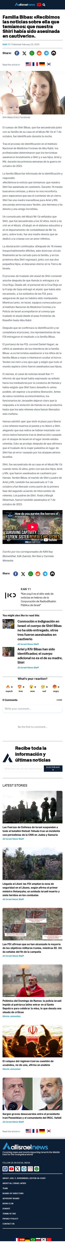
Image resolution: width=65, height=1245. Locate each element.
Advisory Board (11, 1198)
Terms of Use (9, 1213)
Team (5, 1188)
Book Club (8, 1203)
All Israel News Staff (28, 644)
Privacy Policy (10, 1218)
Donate (6, 1208)
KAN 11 (6, 44)
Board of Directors (13, 1193)
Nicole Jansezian (12, 1016)
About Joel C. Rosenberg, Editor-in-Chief (24, 1178)
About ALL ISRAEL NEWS (14, 1183)
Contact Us (9, 1224)
